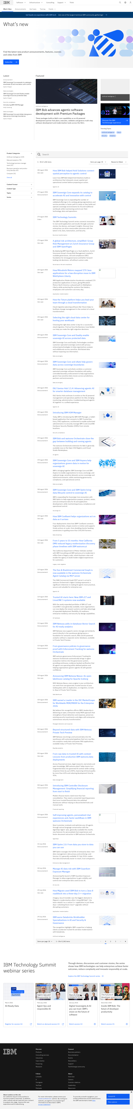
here (93, 1100)
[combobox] (82, 154)
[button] (125, 2)
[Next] (125, 941)
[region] (82, 177)
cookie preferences (44, 1099)
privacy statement (44, 1104)
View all (9, 177)
